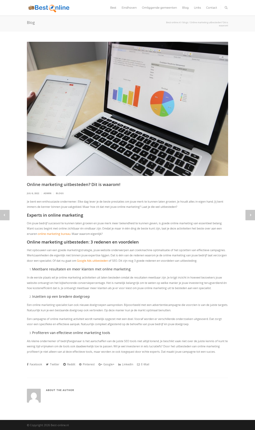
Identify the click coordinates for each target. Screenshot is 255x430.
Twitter (54, 364)
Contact (211, 7)
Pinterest (88, 364)
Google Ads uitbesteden (92, 261)
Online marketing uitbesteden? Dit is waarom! (73, 184)
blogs (60, 193)
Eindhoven (129, 7)
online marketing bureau (54, 234)
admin (47, 193)
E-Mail (144, 364)
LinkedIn (127, 364)
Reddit (70, 364)
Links (197, 7)
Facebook (35, 364)
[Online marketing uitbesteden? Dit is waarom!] (127, 109)
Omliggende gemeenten (159, 7)
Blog (185, 7)
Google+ (108, 364)
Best (113, 7)
